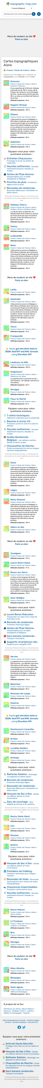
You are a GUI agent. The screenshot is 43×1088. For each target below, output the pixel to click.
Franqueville (16, 336)
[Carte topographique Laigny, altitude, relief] (6, 492)
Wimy (13, 245)
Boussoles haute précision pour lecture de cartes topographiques (23, 881)
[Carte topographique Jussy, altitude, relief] (6, 329)
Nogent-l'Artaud (18, 105)
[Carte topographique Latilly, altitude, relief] (6, 292)
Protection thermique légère (18, 625)
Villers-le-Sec (17, 527)
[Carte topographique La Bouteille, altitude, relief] (6, 238)
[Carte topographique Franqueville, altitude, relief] (6, 338)
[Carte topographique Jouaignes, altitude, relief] (6, 555)
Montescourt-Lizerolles (22, 729)
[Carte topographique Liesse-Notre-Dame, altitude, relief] (6, 565)
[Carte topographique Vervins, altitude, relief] (6, 667)
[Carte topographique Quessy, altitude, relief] (6, 848)
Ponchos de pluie (16, 182)
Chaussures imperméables (22, 887)
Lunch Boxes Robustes (20, 614)
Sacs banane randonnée (21, 635)
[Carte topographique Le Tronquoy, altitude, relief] (6, 924)
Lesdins (13, 926)
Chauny (14, 114)
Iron (12, 826)
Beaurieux (15, 684)
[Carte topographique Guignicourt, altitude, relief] (6, 378)
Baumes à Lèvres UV (18, 421)
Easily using (21, 351)
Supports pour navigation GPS (19, 644)
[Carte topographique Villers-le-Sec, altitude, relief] (6, 529)
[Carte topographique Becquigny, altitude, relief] (6, 980)
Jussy (13, 326)
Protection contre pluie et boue (19, 889)
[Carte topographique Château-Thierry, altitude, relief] (6, 213)
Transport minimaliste (16, 638)
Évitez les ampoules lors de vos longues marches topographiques (23, 449)
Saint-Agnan (16, 987)
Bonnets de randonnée (20, 622)
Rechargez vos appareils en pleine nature (22, 775)
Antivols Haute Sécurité (19, 1043)
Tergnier (13, 849)
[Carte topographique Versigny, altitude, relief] (6, 391)
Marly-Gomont (17, 499)
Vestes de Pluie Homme (20, 174)
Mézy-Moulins (17, 968)
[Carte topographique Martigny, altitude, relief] (6, 944)
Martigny (14, 942)
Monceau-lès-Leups (20, 693)
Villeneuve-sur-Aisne (18, 376)
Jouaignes (15, 553)
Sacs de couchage (17, 801)
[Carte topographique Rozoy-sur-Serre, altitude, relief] (6, 582)
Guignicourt (16, 372)
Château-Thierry (18, 205)
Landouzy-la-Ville (19, 362)
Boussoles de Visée (18, 879)
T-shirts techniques (18, 415)
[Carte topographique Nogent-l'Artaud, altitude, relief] (6, 107)
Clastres (14, 703)
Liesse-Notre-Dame (20, 563)
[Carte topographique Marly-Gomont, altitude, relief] (6, 511)
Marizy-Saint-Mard (19, 816)
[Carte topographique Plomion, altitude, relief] (6, 837)
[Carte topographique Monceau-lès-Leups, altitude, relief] (6, 695)
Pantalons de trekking (19, 871)
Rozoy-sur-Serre (18, 572)
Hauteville (15, 299)
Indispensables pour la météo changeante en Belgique (19, 178)
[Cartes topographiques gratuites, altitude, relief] (4, 70)
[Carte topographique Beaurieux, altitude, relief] (6, 686)
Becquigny (15, 977)
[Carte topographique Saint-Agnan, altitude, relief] (6, 990)
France (13, 84)
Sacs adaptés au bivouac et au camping (20, 803)
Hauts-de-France (23, 84)
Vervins (14, 656)
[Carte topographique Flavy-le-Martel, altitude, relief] (6, 401)
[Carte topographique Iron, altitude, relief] (6, 828)
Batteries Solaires (17, 774)
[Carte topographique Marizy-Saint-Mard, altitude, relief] (6, 818)
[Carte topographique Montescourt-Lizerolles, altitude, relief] (6, 731)
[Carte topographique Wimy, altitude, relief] (6, 256)
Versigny (14, 389)
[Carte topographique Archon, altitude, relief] (6, 741)
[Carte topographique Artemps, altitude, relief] (6, 760)
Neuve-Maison (17, 909)
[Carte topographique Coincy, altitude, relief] (6, 228)
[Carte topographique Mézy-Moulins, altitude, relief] (6, 970)
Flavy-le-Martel (18, 399)
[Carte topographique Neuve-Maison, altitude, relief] (6, 913)
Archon (14, 738)
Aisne (34, 84)
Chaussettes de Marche (20, 445)
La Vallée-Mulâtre (19, 748)
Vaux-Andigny (17, 598)
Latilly (13, 289)
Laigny (13, 490)
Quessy (14, 845)
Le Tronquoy (16, 921)
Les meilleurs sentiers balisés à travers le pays (21, 441)
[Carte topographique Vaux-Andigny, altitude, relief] (6, 600)
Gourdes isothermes (18, 166)
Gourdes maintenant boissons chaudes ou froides (22, 168)
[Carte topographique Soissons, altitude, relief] (6, 90)
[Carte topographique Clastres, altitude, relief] (6, 705)
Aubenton (15, 142)
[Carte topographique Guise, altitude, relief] (6, 474)
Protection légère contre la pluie (22, 183)
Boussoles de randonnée (21, 188)
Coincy (13, 226)
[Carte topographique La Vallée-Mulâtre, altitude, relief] (6, 750)
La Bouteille (16, 236)
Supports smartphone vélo (22, 641)
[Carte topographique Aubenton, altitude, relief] (6, 144)
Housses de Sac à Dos (19, 793)
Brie (12, 932)
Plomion (14, 835)
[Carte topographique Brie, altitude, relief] (6, 934)
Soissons (15, 81)
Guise (13, 462)
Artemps (14, 757)
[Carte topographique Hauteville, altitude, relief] (6, 310)
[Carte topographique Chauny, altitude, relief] (6, 125)
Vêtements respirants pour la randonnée (23, 418)
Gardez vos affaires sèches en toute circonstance (23, 796)
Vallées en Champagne (18, 992)
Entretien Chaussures (19, 158)
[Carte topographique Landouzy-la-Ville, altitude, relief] (6, 364)
